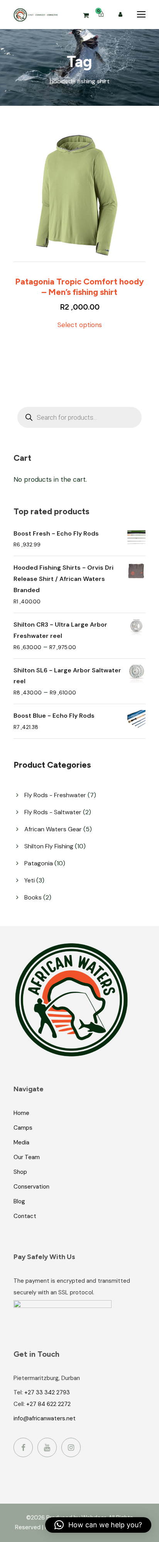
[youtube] (47, 1447)
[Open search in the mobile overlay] (79, 417)
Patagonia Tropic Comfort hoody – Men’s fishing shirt (79, 286)
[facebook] (23, 1447)
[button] (98, 1525)
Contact (25, 1216)
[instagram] (71, 1447)
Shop (20, 1172)
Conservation (31, 1187)
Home (21, 1113)
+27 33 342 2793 (47, 1392)
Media (21, 1142)
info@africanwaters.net (45, 1418)
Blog (19, 1201)
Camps (23, 1128)
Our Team (27, 1157)
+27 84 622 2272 (48, 1404)
